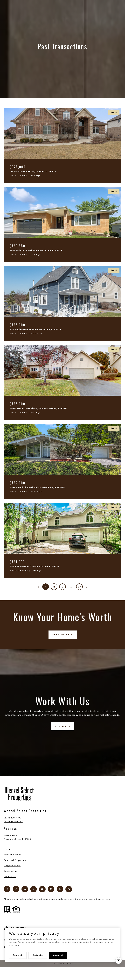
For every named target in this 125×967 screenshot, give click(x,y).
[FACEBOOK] (7, 889)
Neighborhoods (12, 865)
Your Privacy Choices (63, 963)
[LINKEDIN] (24, 889)
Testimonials (11, 871)
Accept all (58, 955)
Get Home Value (62, 634)
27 (79, 586)
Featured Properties (15, 860)
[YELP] (60, 889)
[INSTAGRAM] (16, 889)
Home (7, 849)
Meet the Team (12, 854)
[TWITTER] (33, 889)
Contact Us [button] (62, 726)
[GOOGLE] (68, 889)
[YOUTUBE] (42, 889)
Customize (38, 955)
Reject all (17, 955)
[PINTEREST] (51, 889)
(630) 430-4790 (12, 817)
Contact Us (10, 876)
